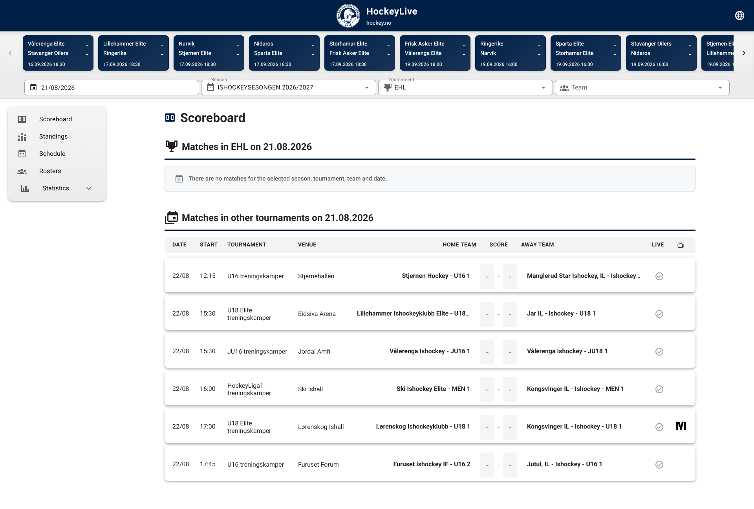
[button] (531, 87)
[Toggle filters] (739, 15)
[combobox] (288, 87)
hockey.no (378, 23)
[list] (57, 154)
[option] (57, 119)
